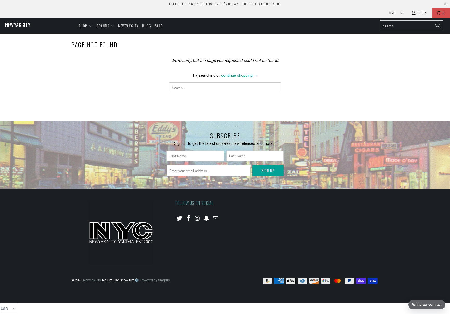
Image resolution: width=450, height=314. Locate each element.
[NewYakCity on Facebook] (188, 218)
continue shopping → (239, 75)
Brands (103, 25)
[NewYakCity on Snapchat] (206, 218)
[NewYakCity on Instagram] (197, 218)
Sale (158, 25)
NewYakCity (17, 25)
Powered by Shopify (155, 280)
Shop (83, 25)
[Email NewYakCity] (216, 218)
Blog (146, 25)
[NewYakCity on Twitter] (179, 218)
